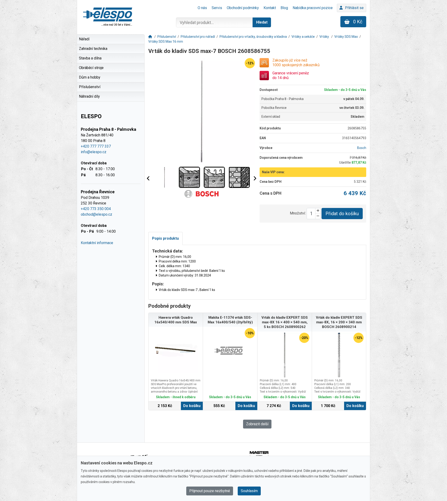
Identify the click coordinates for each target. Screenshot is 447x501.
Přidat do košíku (342, 213)
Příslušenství (166, 36)
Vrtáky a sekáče (303, 36)
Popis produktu (165, 238)
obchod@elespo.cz (96, 214)
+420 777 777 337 (96, 146)
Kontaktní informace (97, 243)
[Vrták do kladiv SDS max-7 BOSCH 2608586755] (201, 111)
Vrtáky (324, 36)
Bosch (361, 148)
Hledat (262, 22)
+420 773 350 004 (96, 209)
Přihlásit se (354, 8)
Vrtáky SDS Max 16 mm (165, 41)
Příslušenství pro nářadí (198, 36)
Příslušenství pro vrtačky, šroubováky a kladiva (253, 36)
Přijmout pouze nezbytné (209, 491)
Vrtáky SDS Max (346, 36)
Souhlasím (249, 491)
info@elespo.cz (93, 152)
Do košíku (191, 406)
